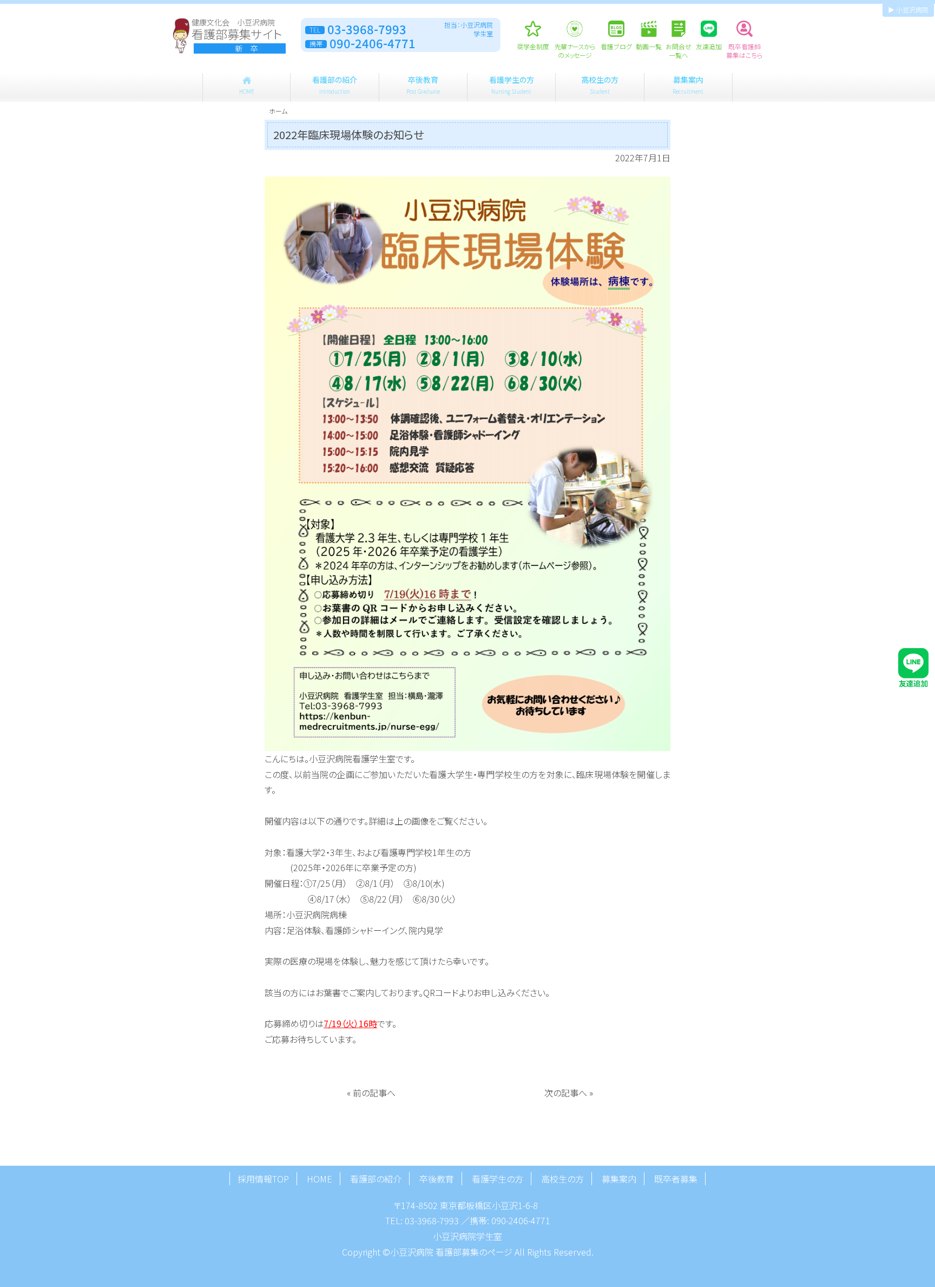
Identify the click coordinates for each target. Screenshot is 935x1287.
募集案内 (688, 84)
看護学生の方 (511, 84)
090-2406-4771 (520, 1220)
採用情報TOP (263, 1178)
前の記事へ (374, 1092)
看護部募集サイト (237, 36)
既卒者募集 (675, 1178)
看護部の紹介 (334, 84)
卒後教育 (423, 84)
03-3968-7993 (432, 1220)
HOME (319, 1178)
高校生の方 (599, 84)
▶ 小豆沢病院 (908, 9)
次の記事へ (565, 1092)
